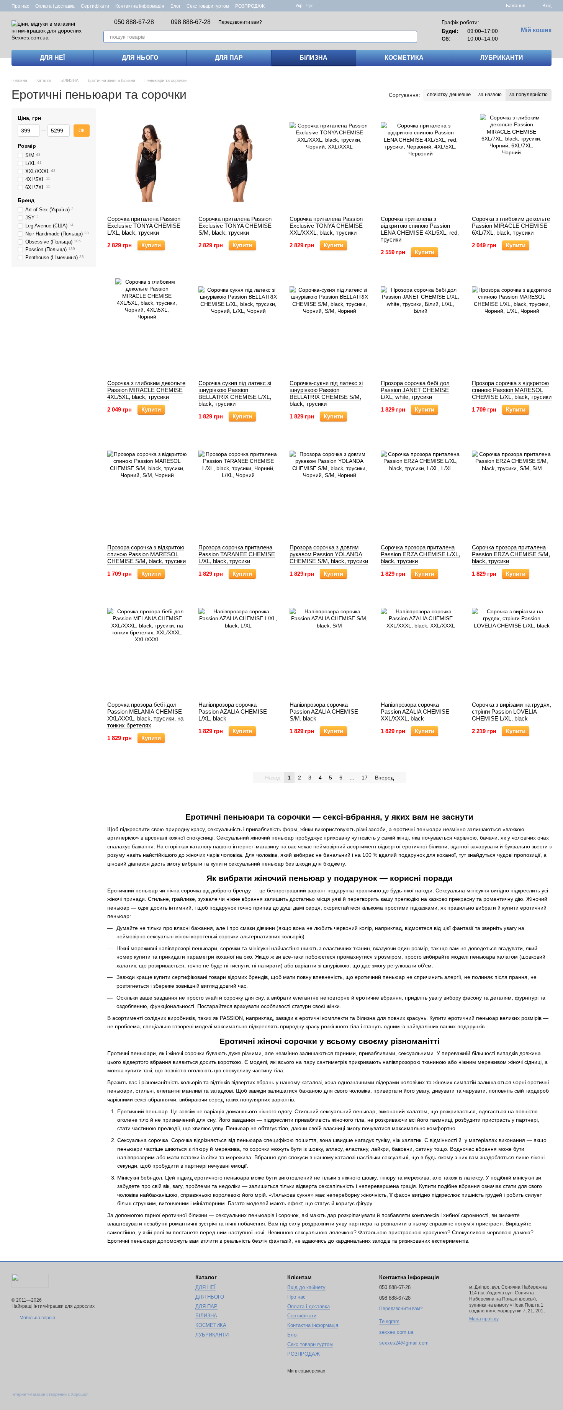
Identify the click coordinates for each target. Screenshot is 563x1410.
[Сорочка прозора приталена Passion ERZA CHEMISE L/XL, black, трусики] (420, 490)
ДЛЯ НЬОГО (140, 57)
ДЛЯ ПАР (229, 57)
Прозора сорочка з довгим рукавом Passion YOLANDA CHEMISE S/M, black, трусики (329, 554)
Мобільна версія (36, 1317)
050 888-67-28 (134, 22)
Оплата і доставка (55, 6)
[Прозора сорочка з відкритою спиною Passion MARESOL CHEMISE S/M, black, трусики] (147, 490)
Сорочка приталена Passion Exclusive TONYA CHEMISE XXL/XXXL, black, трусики (326, 226)
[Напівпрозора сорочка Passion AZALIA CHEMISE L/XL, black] (238, 648)
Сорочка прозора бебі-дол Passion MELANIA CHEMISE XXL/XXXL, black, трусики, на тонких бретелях (145, 715)
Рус (309, 5)
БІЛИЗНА (313, 57)
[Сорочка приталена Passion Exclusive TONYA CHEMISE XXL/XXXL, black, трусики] (329, 162)
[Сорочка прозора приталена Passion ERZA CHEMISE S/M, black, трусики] (512, 490)
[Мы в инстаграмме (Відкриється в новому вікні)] (285, 6)
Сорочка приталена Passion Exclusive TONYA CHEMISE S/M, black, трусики (235, 226)
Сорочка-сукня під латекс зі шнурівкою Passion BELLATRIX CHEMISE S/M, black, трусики (326, 393)
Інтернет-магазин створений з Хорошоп (49, 1394)
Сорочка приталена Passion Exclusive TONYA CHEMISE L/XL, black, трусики (143, 226)
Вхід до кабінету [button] (306, 1287)
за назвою (490, 94)
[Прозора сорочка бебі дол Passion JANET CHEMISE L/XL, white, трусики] (420, 326)
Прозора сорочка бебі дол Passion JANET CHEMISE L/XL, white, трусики (415, 390)
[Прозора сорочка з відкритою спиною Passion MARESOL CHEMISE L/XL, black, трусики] (512, 326)
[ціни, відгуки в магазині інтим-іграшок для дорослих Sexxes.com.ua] (30, 1280)
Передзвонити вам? (240, 22)
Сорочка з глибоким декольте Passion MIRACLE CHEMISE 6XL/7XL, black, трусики (511, 226)
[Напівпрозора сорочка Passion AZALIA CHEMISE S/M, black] (329, 648)
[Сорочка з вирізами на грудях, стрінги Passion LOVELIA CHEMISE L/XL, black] (512, 648)
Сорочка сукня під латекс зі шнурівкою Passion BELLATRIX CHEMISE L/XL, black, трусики (234, 393)
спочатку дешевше (449, 94)
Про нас (20, 6)
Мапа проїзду (484, 1319)
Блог (175, 6)
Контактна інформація (139, 6)
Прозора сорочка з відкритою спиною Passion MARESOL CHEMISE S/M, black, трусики (146, 554)
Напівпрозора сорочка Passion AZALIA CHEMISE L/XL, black (232, 711)
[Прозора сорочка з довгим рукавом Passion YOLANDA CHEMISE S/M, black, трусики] (329, 490)
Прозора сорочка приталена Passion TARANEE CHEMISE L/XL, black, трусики (236, 554)
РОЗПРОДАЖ (250, 6)
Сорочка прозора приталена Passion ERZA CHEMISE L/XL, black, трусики (420, 554)
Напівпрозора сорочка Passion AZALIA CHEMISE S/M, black (324, 711)
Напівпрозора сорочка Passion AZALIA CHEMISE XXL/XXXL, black (415, 711)
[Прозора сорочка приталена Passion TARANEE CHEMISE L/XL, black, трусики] (238, 490)
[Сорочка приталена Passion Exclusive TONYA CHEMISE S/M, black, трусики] (238, 162)
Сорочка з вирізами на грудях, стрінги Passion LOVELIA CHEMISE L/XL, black (511, 711)
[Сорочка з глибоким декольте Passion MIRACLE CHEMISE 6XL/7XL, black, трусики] (512, 162)
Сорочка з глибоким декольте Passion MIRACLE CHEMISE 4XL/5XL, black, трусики (146, 390)
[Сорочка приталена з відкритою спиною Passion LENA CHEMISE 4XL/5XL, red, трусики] (420, 162)
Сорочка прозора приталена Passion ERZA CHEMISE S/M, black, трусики (511, 554)
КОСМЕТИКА (404, 57)
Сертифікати (95, 6)
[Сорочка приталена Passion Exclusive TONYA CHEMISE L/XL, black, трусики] (147, 162)
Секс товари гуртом (208, 6)
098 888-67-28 (191, 22)
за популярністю (528, 94)
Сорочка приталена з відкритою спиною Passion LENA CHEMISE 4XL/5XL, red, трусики (420, 229)
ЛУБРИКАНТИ (501, 57)
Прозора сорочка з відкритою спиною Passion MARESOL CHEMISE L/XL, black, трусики (512, 390)
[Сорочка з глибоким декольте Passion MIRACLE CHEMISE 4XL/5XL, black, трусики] (147, 326)
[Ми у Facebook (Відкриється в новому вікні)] (275, 6)
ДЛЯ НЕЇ (52, 57)
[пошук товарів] (411, 37)
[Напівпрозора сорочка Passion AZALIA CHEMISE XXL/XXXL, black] (420, 648)
